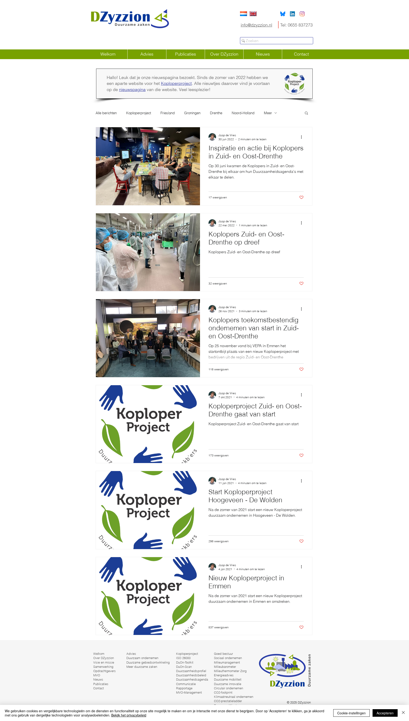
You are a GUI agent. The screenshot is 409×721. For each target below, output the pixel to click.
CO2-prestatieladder (228, 701)
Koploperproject (176, 83)
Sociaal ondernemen (228, 658)
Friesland (167, 113)
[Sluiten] (403, 713)
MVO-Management (189, 692)
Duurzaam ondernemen (142, 658)
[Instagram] (302, 13)
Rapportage (184, 688)
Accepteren (385, 713)
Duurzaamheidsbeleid (191, 675)
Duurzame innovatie (227, 684)
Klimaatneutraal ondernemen (233, 697)
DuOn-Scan (184, 667)
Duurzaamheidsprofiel (191, 671)
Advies (131, 653)
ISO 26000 (183, 658)
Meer (268, 113)
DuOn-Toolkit (184, 662)
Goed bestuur (223, 653)
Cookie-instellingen (351, 713)
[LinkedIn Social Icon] (292, 13)
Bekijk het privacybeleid (128, 715)
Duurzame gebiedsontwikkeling (148, 662)
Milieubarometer (225, 667)
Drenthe (216, 113)
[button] (306, 113)
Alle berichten (106, 113)
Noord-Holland (243, 113)
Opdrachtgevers (104, 671)
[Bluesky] (282, 13)
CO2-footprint (223, 692)
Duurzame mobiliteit (227, 679)
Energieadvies (224, 675)
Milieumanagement (227, 662)
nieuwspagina (132, 89)
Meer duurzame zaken (141, 667)
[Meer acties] (303, 137)
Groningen (192, 113)
